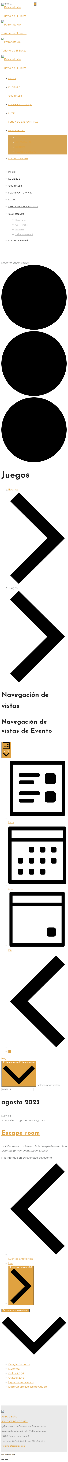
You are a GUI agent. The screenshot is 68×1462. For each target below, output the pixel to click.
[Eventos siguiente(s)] (9, 1051)
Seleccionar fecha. (48, 1084)
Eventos (13, 489)
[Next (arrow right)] (6, 1459)
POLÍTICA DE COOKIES (14, 1422)
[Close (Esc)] (2, 1454)
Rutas (12, 113)
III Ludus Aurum (18, 159)
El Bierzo (14, 87)
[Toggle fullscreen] (9, 1454)
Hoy (3, 1058)
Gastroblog (16, 131)
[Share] (6, 1454)
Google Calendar (19, 1364)
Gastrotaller (23, 142)
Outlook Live (16, 1377)
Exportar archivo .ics (20, 1382)
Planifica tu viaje (20, 105)
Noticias (20, 147)
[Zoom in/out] (13, 1454)
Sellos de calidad (26, 152)
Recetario (21, 137)
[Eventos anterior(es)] (37, 1047)
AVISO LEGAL (9, 1417)
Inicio (12, 79)
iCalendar (14, 1368)
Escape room (20, 1133)
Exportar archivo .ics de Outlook (28, 1386)
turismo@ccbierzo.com (13, 1446)
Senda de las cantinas (23, 122)
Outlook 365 (16, 1373)
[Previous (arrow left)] (2, 1459)
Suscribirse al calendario (15, 1310)
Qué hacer (15, 96)
